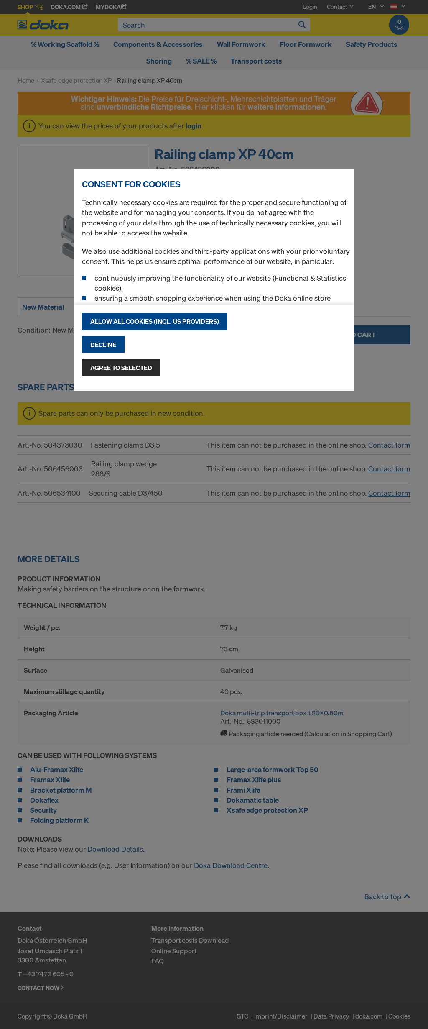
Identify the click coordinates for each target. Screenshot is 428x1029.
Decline (103, 344)
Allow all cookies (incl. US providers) (154, 321)
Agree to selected (121, 367)
